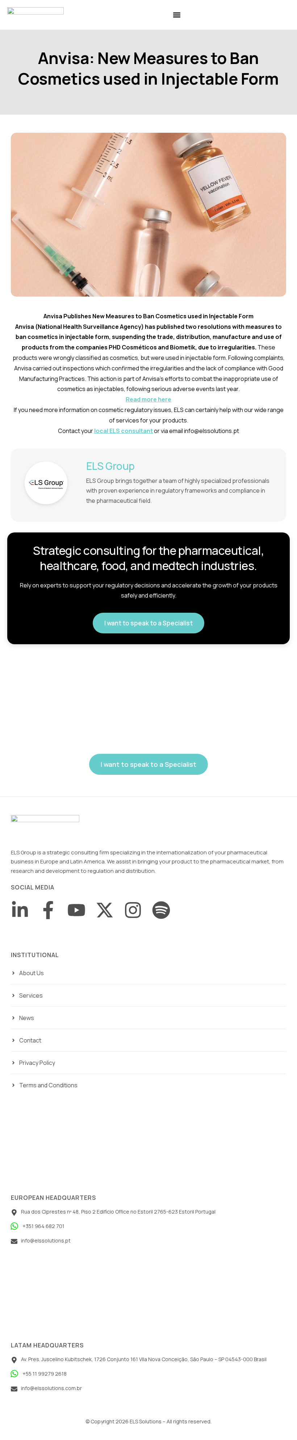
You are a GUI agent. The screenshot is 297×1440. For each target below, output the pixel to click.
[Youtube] (76, 910)
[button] (177, 15)
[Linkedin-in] (20, 910)
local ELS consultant (123, 431)
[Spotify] (161, 910)
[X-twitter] (105, 910)
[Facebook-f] (48, 910)
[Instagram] (133, 910)
